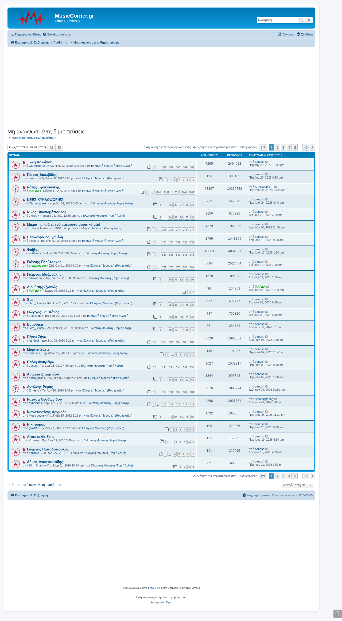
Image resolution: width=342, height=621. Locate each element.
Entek (32, 228)
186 (185, 342)
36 (175, 205)
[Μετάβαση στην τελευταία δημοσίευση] (267, 161)
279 (178, 267)
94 (192, 279)
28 (187, 304)
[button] (263, 147)
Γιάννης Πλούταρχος (44, 262)
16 (175, 329)
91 (175, 279)
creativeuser (37, 265)
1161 (158, 192)
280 (185, 267)
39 (192, 205)
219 (192, 229)
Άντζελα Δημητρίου (43, 374)
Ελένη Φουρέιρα (40, 362)
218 (185, 229)
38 (187, 205)
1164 (183, 192)
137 (178, 242)
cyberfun (34, 403)
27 (181, 304)
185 (178, 342)
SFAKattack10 (264, 186)
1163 (174, 192)
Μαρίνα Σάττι (38, 349)
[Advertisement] (161, 87)
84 (175, 417)
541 (171, 254)
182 (178, 392)
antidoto (34, 253)
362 (171, 167)
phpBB (152, 587)
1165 (191, 192)
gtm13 (33, 428)
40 (192, 317)
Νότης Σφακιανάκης (43, 187)
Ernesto (34, 390)
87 (192, 417)
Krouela (34, 440)
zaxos (33, 365)
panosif (259, 161)
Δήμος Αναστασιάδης (45, 462)
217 (178, 229)
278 (171, 267)
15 (170, 329)
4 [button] (289, 147)
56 (181, 217)
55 (175, 217)
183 (164, 342)
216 (171, 229)
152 (192, 367)
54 (170, 217)
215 (164, 229)
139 (192, 242)
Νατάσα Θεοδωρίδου (44, 399)
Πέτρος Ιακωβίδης (42, 175)
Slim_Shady (36, 303)
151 (185, 367)
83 (170, 417)
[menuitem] (56, 34)
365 (192, 167)
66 (181, 379)
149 (171, 367)
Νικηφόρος (36, 424)
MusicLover (36, 415)
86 (187, 417)
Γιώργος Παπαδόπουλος (48, 449)
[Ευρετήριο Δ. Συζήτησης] (32, 17)
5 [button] (295, 147)
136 (171, 242)
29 (192, 304)
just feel (34, 340)
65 (175, 379)
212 (178, 404)
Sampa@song (264, 399)
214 (192, 404)
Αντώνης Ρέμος (40, 387)
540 (164, 254)
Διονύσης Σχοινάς (42, 287)
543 (185, 254)
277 (164, 267)
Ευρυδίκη (35, 324)
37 (181, 205)
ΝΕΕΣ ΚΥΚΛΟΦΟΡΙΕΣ (45, 200)
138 (185, 242)
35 (170, 205)
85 (181, 417)
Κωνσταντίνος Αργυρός (47, 412)
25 (170, 304)
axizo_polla (36, 377)
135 (164, 242)
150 (178, 367)
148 (164, 367)
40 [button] (306, 147)
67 (187, 379)
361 (164, 167)
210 (164, 404)
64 (170, 379)
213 (185, 404)
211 (171, 404)
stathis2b (35, 315)
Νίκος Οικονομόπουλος (46, 212)
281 (192, 267)
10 (192, 179)
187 (192, 342)
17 (181, 329)
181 (171, 392)
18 (187, 329)
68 (192, 379)
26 (175, 304)
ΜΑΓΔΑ (34, 190)
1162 (166, 192)
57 (187, 217)
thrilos (33, 240)
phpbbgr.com (179, 597)
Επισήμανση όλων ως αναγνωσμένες (166, 147)
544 (192, 254)
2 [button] (277, 147)
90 (170, 279)
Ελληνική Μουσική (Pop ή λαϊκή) (112, 165)
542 (178, 254)
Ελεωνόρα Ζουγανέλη (45, 237)
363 (178, 167)
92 (181, 279)
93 (187, 279)
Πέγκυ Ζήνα (36, 337)
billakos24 (35, 278)
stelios (33, 215)
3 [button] (283, 147)
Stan (30, 300)
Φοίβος (33, 250)
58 (192, 217)
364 (185, 167)
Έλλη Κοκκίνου (39, 162)
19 (192, 329)
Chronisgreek (37, 165)
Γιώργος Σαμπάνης (43, 312)
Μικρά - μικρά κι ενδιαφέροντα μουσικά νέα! (63, 225)
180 (164, 392)
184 (171, 342)
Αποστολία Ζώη (40, 437)
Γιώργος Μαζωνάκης (44, 274)
